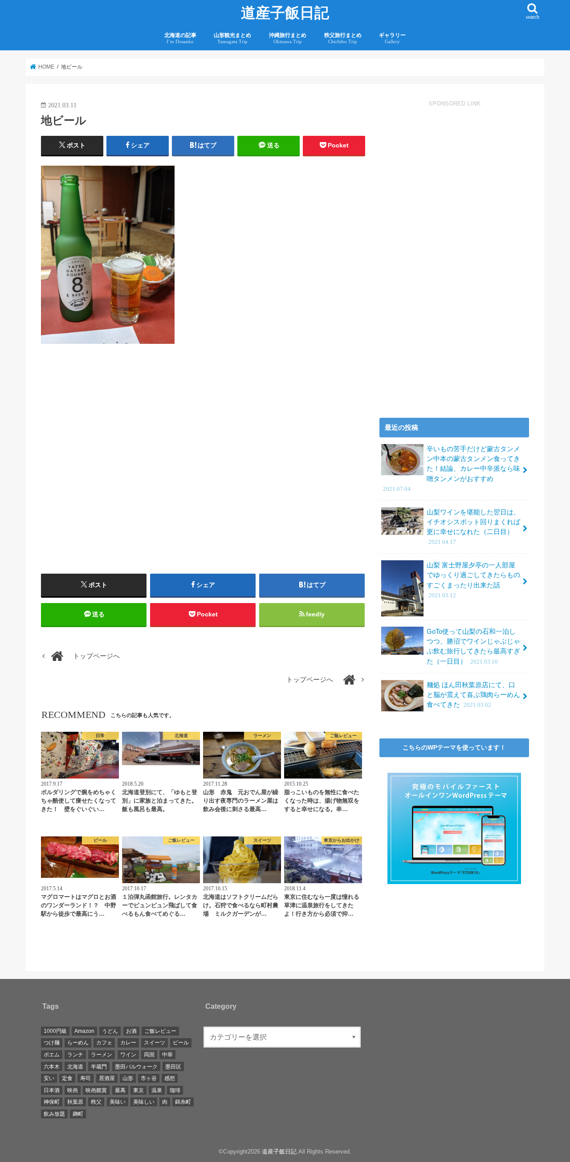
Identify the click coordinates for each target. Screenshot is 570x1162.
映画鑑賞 (96, 1090)
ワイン (128, 1055)
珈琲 (175, 1090)
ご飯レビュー (160, 1031)
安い (49, 1078)
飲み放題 (54, 1114)
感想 (169, 1078)
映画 (72, 1090)
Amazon (84, 1031)
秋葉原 (75, 1102)
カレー (128, 1043)
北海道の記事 (180, 38)
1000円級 (55, 1031)
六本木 (52, 1067)
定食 (67, 1078)
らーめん (78, 1043)
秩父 (96, 1102)
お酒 (131, 1031)
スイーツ (154, 1043)
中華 (167, 1055)
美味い (118, 1102)
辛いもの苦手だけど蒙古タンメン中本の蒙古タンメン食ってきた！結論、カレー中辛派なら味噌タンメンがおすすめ (451, 468)
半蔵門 (99, 1067)
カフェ (104, 1043)
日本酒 (52, 1090)
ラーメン (101, 1055)
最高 (120, 1090)
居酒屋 (107, 1078)
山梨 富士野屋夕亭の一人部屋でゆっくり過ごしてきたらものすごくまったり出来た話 (473, 580)
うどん (110, 1031)
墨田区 (173, 1067)
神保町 (52, 1102)
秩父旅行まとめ (343, 38)
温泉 (156, 1090)
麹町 (78, 1114)
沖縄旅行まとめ (287, 38)
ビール (181, 1043)
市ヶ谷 (149, 1078)
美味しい (144, 1102)
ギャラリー (392, 38)
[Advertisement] (120, 473)
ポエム (52, 1055)
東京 (138, 1090)
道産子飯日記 (285, 13)
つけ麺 (52, 1043)
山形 (127, 1078)
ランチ (75, 1055)
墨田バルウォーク (136, 1067)
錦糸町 (183, 1102)
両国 (149, 1055)
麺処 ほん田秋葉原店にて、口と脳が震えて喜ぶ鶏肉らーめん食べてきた (473, 694)
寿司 (85, 1078)
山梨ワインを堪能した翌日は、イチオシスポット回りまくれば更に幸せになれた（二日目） (473, 527)
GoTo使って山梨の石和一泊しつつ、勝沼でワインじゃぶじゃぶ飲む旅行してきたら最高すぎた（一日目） (473, 646)
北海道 (75, 1067)
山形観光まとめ (232, 38)
